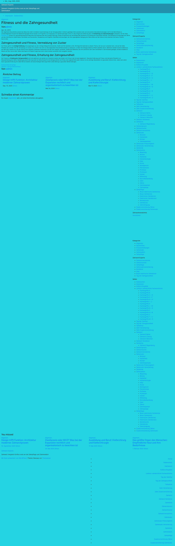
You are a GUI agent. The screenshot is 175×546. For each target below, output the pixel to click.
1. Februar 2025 (138, 448)
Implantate (143, 137)
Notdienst (139, 48)
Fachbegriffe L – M (146, 84)
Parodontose (144, 168)
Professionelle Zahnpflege (8, 65)
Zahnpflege (140, 33)
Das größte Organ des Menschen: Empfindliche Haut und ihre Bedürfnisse (150, 443)
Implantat (143, 157)
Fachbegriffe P (145, 89)
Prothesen (143, 172)
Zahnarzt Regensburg (147, 124)
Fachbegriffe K (145, 82)
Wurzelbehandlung (146, 179)
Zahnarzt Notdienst (143, 119)
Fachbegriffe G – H (146, 78)
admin (8, 26)
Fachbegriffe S (145, 93)
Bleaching (143, 152)
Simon (15, 86)
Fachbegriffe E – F (146, 76)
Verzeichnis (136, 215)
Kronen (142, 139)
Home (170, 459)
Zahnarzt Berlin (145, 113)
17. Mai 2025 (93, 446)
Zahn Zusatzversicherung (145, 108)
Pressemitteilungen (142, 26)
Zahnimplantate (145, 141)
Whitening (143, 176)
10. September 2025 (8, 446)
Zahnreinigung (145, 205)
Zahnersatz (140, 28)
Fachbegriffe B (145, 71)
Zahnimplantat (145, 185)
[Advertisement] (146, 227)
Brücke (142, 154)
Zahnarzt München (146, 117)
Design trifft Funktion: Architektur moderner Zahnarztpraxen (20, 81)
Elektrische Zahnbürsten (148, 198)
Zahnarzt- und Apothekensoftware (11, 66)
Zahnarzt (139, 111)
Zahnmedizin (140, 30)
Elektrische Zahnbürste (148, 196)
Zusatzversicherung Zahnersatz (147, 209)
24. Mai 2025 (50, 448)
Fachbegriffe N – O (146, 87)
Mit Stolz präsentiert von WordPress (14, 458)
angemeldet (12, 98)
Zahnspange (144, 187)
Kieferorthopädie (142, 65)
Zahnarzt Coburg (146, 115)
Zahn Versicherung (142, 106)
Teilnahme (139, 104)
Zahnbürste (144, 203)
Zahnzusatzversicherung (144, 45)
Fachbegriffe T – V (146, 95)
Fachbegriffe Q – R (146, 91)
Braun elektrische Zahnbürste (146, 52)
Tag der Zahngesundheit (144, 54)
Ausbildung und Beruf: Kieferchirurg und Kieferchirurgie (107, 81)
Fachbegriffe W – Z (146, 98)
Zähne (142, 183)
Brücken (142, 135)
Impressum (9, 16)
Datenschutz (18, 16)
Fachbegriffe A (145, 69)
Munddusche (144, 200)
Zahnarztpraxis (141, 126)
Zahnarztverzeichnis (143, 39)
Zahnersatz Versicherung (144, 146)
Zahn (141, 181)
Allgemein (4, 19)
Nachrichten (140, 24)
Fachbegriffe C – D (146, 73)
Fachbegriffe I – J (146, 80)
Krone (142, 163)
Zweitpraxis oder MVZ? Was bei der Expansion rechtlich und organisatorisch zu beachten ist (64, 82)
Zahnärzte (139, 122)
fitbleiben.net (5, 35)
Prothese (143, 170)
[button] (3, 16)
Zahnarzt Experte (7, 5)
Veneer (142, 174)
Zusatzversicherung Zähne (145, 207)
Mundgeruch (144, 165)
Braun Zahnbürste (146, 194)
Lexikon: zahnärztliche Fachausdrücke (149, 67)
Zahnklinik (139, 148)
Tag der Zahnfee (142, 100)
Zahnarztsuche (141, 41)
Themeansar (46, 458)
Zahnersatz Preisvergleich (145, 143)
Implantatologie (145, 159)
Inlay (137, 50)
